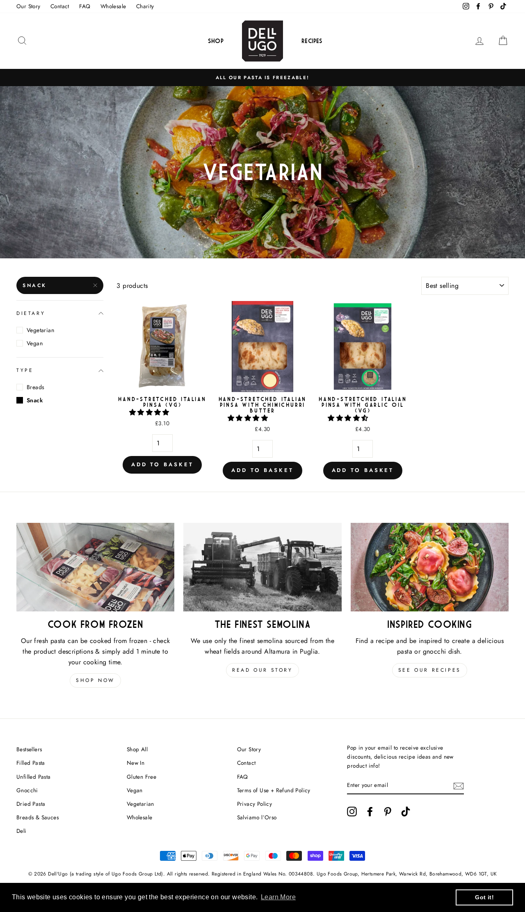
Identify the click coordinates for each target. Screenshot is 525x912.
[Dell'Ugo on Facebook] (370, 811)
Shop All (137, 749)
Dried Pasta (30, 804)
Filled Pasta (30, 763)
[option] (262, 77)
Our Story (28, 6)
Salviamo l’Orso (257, 817)
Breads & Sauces (37, 817)
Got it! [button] (484, 897)
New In (135, 763)
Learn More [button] (278, 897)
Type (24, 370)
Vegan (35, 343)
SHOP (216, 40)
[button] (150, 412)
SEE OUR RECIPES (429, 670)
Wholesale (113, 6)
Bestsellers (29, 749)
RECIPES (312, 40)
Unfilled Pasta (33, 777)
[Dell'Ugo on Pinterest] (388, 811)
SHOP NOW (95, 680)
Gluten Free (141, 777)
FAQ (84, 6)
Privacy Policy (254, 804)
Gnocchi (27, 790)
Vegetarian (40, 330)
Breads (35, 387)
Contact (59, 6)
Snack (35, 285)
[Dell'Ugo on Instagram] (352, 811)
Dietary (30, 313)
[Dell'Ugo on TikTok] (406, 811)
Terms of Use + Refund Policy (273, 790)
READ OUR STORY (262, 670)
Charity (145, 6)
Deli (21, 831)
